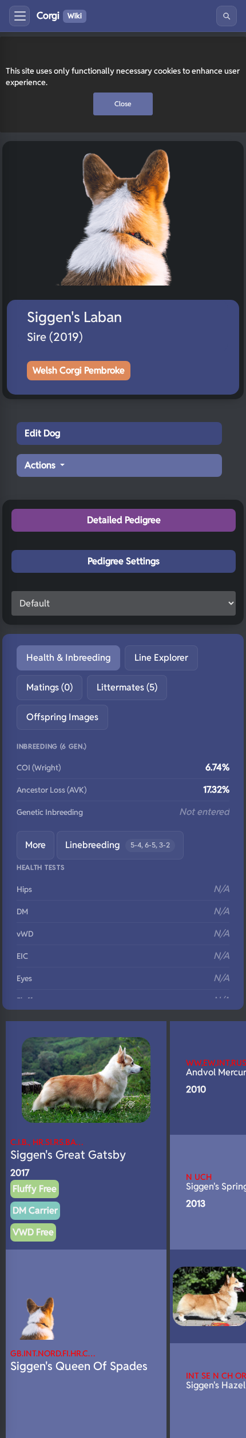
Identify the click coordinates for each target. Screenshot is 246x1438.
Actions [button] (41, 465)
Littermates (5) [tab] (127, 687)
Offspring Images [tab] (62, 717)
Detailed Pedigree (124, 520)
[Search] (226, 16)
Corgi (59, 15)
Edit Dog (42, 433)
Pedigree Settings (124, 561)
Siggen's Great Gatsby (68, 1149)
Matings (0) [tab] (49, 687)
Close (123, 103)
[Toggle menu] (19, 16)
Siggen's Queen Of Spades (79, 1360)
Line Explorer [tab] (161, 658)
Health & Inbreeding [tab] (68, 658)
